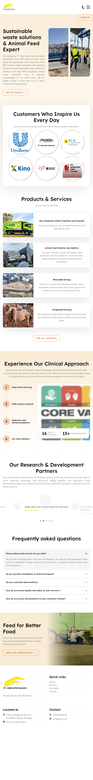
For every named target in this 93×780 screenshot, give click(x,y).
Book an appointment (20, 653)
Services (53, 685)
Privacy (9, 722)
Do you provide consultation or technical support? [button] (30, 574)
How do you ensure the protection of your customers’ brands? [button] (35, 598)
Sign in (85, 17)
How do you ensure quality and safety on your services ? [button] (33, 590)
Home (52, 682)
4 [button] (49, 520)
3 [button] (46, 520)
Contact (53, 691)
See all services (46, 338)
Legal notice (19, 722)
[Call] (83, 7)
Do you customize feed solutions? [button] (22, 582)
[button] (17, 505)
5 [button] (52, 520)
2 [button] (43, 520)
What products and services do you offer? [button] (26, 553)
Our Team (53, 688)
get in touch (14, 92)
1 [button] (40, 520)
